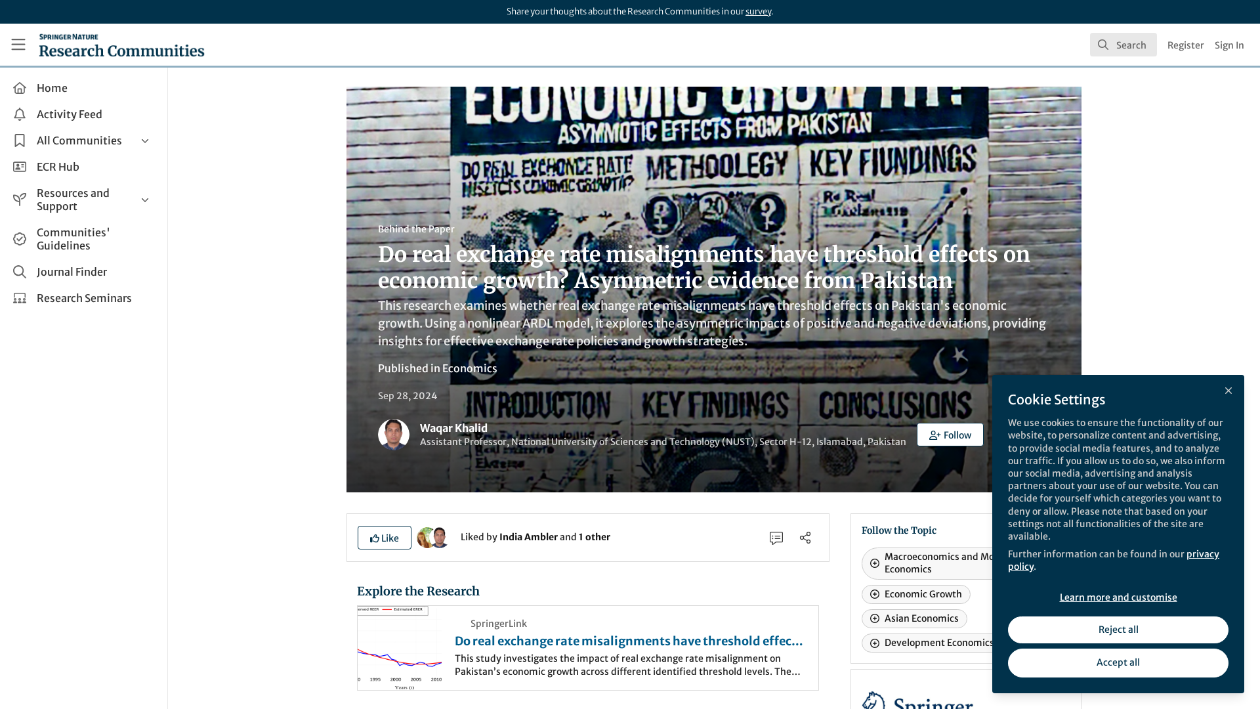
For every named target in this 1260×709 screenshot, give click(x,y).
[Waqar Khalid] (439, 536)
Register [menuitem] (1185, 45)
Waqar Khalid (454, 428)
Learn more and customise (1118, 597)
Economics (469, 368)
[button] (950, 434)
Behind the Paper (416, 229)
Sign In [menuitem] (1229, 45)
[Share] (805, 538)
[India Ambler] (427, 536)
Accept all (1118, 662)
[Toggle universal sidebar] (18, 44)
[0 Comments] (776, 538)
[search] (1123, 44)
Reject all (1119, 629)
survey (758, 11)
